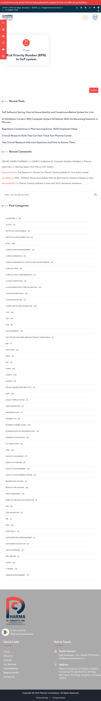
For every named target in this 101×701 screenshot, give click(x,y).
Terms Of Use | (43, 698)
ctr (7, 325)
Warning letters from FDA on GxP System (34, 167)
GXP (27, 50)
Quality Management (16, 469)
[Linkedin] (81, 6)
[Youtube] (94, 6)
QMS (8, 450)
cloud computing (14, 281)
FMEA (8, 356)
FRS (7, 362)
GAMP (8, 369)
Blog (8, 243)
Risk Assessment (13, 494)
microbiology (12, 412)
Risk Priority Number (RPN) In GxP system (26, 57)
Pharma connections (16, 425)
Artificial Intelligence (16, 231)
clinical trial (12, 268)
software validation (15, 544)
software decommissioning (19, 537)
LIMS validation (13, 406)
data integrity (12, 331)
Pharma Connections (21, 634)
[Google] (98, 9)
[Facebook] (85, 6)
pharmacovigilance (15, 437)
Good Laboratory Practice (19, 387)
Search (94, 90)
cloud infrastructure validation (21, 287)
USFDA (8, 562)
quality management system (19, 475)
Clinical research (14, 256)
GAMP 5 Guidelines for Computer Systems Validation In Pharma (61, 161)
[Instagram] (90, 6)
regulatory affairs (15, 487)
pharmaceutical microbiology (20, 431)
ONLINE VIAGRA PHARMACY (15, 161)
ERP (7, 343)
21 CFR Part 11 (11, 218)
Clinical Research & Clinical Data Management (27, 262)
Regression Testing (14, 481)
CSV (7, 318)
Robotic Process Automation (20, 500)
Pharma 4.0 (11, 419)
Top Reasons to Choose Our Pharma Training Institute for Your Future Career (53, 172)
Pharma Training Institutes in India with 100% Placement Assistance (50, 183)
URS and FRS (11, 556)
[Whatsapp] (77, 6)
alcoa (9, 225)
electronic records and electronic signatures (28, 337)
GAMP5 (9, 381)
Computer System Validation (19, 306)
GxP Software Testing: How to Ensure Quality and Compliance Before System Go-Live (47, 112)
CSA (7, 312)
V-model (10, 569)
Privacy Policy (59, 698)
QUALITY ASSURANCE (15, 456)
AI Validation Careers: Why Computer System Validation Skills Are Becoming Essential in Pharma (50, 120)
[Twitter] (98, 6)
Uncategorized (13, 550)
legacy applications (15, 400)
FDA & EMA (10, 350)
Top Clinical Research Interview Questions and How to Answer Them (38, 142)
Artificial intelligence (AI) (18, 237)
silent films (7, 167)
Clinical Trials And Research (19, 275)
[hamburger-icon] (85, 17)
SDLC (8, 525)
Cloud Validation (14, 300)
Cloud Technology (15, 293)
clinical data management (18, 250)
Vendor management (15, 575)
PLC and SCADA (12, 444)
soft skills (11, 531)
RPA (7, 506)
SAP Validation (12, 512)
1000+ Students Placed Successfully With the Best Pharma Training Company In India (53, 178)
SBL (7, 519)
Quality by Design (14, 462)
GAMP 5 (9, 375)
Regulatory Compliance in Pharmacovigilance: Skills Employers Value (39, 129)
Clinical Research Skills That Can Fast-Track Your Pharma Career (37, 136)
